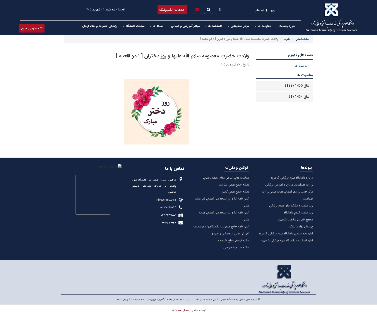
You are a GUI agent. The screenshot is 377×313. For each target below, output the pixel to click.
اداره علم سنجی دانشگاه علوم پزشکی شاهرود (286, 233)
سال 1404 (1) (299, 97)
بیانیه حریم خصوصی (236, 247)
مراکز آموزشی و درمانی (185, 26)
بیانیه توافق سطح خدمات (233, 240)
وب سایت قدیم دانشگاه (298, 212)
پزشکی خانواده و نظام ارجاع (99, 26)
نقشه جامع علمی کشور (235, 191)
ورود (272, 10)
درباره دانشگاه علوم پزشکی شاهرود (292, 177)
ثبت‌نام (259, 10)
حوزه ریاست (286, 26)
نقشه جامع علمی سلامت (234, 184)
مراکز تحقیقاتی (239, 26)
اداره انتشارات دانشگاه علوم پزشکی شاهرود (287, 240)
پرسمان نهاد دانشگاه (300, 226)
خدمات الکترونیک (172, 9)
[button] (32, 28)
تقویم (287, 38)
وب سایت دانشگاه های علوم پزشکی (291, 205)
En (221, 9)
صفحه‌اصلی (302, 38)
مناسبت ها (301, 65)
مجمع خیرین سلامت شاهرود (295, 219)
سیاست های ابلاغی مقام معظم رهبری (226, 177)
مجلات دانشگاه (134, 26)
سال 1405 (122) (297, 85)
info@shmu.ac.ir (166, 200)
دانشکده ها (214, 26)
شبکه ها (157, 26)
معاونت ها (264, 26)
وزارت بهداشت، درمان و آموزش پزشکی (289, 184)
